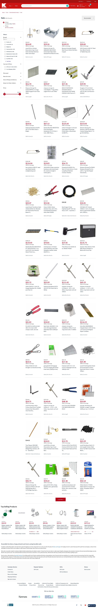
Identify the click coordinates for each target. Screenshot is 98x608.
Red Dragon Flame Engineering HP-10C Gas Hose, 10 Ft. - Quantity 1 (69, 208)
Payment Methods (23, 585)
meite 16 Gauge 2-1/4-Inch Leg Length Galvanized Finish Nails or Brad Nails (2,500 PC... (69, 129)
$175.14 (46, 399)
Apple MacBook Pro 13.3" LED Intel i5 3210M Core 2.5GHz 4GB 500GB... (89, 527)
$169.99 (17, 521)
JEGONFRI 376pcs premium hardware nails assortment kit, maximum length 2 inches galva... (51, 169)
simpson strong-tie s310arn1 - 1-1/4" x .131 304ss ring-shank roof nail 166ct (87, 288)
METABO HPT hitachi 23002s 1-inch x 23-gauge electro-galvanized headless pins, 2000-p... (87, 208)
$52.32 (27, 320)
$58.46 (27, 479)
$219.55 (82, 240)
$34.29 (27, 42)
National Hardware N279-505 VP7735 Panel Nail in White (51, 288)
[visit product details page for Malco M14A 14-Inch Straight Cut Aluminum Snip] (33, 350)
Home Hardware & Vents (14, 12)
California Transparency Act (62, 583)
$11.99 (31, 523)
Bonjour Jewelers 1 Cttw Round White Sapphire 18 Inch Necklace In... (49, 527)
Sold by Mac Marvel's (48, 96)
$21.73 (64, 359)
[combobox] (45, 5)
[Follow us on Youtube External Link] (85, 605)
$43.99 (46, 42)
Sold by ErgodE (29, 96)
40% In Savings (30, 85)
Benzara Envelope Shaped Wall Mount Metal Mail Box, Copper (69, 50)
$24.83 (46, 161)
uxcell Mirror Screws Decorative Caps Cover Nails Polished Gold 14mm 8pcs (51, 446)
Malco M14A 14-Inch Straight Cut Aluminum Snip (33, 366)
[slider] (4, 94)
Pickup (9, 26)
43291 (13, 23)
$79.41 (64, 161)
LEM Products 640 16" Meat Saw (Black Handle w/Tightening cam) (88, 50)
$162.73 (82, 320)
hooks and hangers (57, 546)
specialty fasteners (19, 555)
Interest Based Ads (74, 583)
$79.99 (82, 82)
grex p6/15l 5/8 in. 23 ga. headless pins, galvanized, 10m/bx (51, 486)
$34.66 (27, 399)
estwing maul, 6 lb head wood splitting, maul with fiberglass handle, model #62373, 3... (51, 248)
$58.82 (64, 202)
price (4, 88)
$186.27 (28, 240)
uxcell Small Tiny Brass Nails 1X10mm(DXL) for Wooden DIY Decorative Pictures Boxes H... (33, 208)
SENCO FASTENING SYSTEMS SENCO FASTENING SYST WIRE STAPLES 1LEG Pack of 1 (68, 89)
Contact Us (10, 569)
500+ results (6, 18)
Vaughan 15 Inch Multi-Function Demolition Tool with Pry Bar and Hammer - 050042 (87, 89)
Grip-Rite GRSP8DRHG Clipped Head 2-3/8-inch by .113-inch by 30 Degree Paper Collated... (87, 327)
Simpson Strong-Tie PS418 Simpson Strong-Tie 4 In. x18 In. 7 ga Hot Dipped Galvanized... (87, 169)
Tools (7, 12)
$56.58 (82, 280)
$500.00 (86, 521)
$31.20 (82, 439)
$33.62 (46, 439)
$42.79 (46, 479)
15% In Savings (66, 443)
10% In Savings (48, 46)
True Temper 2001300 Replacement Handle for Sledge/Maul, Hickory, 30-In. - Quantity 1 (33, 446)
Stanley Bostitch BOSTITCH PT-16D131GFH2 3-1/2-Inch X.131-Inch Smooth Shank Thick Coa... (33, 248)
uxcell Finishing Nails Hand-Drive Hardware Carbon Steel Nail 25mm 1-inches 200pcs (87, 367)
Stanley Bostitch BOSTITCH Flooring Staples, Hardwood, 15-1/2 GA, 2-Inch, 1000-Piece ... (51, 129)
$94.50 (27, 82)
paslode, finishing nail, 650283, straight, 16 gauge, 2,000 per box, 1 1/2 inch (87, 407)
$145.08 (28, 161)
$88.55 (46, 240)
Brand (5, 37)
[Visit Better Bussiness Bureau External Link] (10, 604)
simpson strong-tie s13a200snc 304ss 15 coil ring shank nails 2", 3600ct (69, 327)
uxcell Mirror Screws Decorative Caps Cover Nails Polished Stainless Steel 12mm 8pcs (32, 50)
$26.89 (64, 479)
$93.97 (46, 121)
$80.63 (64, 399)
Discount (5, 73)
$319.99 (73, 523)
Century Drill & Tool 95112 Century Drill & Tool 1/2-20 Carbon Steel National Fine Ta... (69, 446)
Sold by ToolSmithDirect (85, 96)
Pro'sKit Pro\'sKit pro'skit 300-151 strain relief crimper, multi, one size (33, 327)
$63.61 (82, 399)
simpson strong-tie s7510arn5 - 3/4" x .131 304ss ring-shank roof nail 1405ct (69, 288)
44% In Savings (66, 46)
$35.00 (45, 523)
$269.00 (45, 521)
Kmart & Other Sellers (9, 83)
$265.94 (64, 320)
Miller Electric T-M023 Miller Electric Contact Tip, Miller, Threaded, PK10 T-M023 (87, 486)
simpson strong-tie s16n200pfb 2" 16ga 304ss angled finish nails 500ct (51, 89)
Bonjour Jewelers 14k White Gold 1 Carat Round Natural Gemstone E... (7, 527)
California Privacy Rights (47, 583)
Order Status (10, 571)
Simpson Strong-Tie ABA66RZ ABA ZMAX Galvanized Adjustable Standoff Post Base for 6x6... (51, 50)
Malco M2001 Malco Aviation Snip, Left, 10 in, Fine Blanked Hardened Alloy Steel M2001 (50, 208)
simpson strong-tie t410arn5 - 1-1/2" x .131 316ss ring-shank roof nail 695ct (51, 407)
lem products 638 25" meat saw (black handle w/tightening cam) (33, 169)
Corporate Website (21, 583)
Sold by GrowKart (29, 57)
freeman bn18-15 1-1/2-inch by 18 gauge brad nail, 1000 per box (69, 367)
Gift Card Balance (64, 571)
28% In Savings (30, 46)
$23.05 (82, 201)
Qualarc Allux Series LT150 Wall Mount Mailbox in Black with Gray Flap (87, 248)
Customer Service (12, 567)
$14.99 (64, 439)
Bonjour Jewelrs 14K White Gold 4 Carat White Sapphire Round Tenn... (20, 527)
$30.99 (82, 161)
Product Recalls (49, 585)
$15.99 (59, 523)
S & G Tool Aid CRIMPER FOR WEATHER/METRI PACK (68, 407)
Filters (5, 34)
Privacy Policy (32, 585)
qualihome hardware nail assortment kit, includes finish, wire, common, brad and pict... (69, 486)
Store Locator (87, 569)
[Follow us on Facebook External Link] (76, 605)
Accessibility (37, 583)
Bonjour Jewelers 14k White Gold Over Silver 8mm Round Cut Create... (35, 527)
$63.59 (46, 359)
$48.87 (46, 82)
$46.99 (82, 479)
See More (9, 61)
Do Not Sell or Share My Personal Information (48, 586)
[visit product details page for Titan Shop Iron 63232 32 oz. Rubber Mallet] (69, 231)
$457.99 (72, 521)
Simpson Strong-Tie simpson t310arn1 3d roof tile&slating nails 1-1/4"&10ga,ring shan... (33, 486)
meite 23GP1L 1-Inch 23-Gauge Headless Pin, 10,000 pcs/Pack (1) (33, 288)
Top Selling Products (9, 507)
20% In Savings (48, 85)
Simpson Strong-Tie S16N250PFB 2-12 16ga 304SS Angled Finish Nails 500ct (33, 89)
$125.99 (3, 521)
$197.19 (64, 42)
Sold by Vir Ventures (66, 57)
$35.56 (82, 359)
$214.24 (82, 121)
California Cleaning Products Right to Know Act (66, 585)
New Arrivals (7, 76)
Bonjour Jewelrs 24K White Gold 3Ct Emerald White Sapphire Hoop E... (62, 527)
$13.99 (17, 523)
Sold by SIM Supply (47, 57)
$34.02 (28, 440)
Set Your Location (9, 27)
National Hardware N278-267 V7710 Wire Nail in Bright (33, 129)
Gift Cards (36, 569)
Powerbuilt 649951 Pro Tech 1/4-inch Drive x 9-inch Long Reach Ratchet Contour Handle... (69, 169)
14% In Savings (66, 323)
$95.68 (64, 82)
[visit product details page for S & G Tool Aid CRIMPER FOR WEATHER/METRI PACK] (69, 390)
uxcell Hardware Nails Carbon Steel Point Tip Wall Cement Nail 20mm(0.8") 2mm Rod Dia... (33, 407)
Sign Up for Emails (12, 579)
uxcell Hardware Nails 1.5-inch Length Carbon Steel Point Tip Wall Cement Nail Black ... (87, 446)
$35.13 (46, 280)
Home (3, 12)
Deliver (10, 23)
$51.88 (64, 240)
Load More (60, 499)
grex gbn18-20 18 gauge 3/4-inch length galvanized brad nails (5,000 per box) (51, 367)
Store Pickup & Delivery (10, 79)
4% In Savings (84, 165)
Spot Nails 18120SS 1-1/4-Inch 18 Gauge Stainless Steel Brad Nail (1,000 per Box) (51, 327)
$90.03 (27, 359)
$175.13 (87, 523)
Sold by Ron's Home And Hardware (69, 215)
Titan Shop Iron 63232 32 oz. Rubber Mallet (69, 247)
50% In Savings (84, 85)
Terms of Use (41, 585)
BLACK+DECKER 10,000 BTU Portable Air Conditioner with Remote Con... (76, 527)
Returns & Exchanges (12, 574)
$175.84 (64, 121)
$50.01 (27, 280)
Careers (30, 583)
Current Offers (7, 64)
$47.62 (46, 320)
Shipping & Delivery (12, 576)
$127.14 (82, 42)
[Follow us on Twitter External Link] (81, 605)
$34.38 (27, 121)
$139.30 (64, 280)
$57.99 (46, 201)
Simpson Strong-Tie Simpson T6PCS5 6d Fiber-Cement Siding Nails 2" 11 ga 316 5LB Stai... (87, 129)
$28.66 (27, 201)
